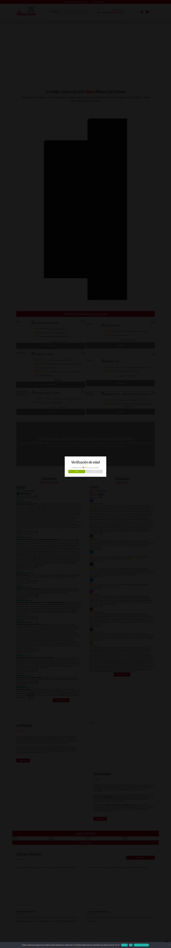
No (131, 945)
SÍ (76, 471)
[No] (169, 945)
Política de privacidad (141, 945)
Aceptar (124, 945)
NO (94, 471)
